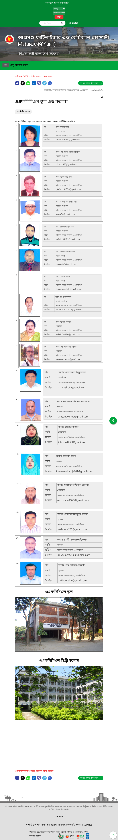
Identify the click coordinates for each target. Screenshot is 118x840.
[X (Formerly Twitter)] (23, 84)
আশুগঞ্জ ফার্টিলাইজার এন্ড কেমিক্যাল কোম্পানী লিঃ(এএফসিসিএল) (63, 41)
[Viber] (39, 83)
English (75, 23)
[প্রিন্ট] (102, 97)
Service (59, 816)
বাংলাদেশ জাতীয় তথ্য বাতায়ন (57, 3)
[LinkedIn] (34, 84)
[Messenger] (49, 84)
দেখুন (59, 17)
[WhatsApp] (28, 84)
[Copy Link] (44, 84)
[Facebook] (17, 84)
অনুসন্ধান (62, 23)
